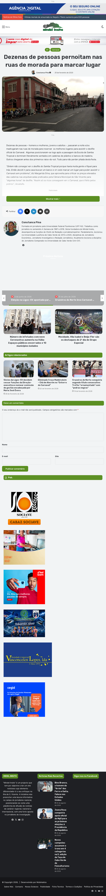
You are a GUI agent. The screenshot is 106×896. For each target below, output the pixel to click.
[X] (16, 819)
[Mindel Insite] (53, 27)
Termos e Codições (74, 887)
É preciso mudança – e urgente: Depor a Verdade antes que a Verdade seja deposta (60, 17)
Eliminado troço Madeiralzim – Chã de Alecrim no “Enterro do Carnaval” (52, 382)
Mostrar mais (52, 199)
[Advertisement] (53, 748)
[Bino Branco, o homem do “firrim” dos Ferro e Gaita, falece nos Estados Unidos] (45, 786)
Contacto (19, 887)
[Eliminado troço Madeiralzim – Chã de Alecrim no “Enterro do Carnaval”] (53, 368)
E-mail (5, 456)
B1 (47, 50)
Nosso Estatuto (31, 887)
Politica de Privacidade (93, 887)
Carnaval (55, 50)
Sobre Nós (8, 887)
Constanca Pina (42, 73)
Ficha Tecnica (58, 887)
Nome (4, 444)
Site (57, 456)
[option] (31, 298)
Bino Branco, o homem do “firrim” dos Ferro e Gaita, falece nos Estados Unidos (61, 791)
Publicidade (45, 887)
